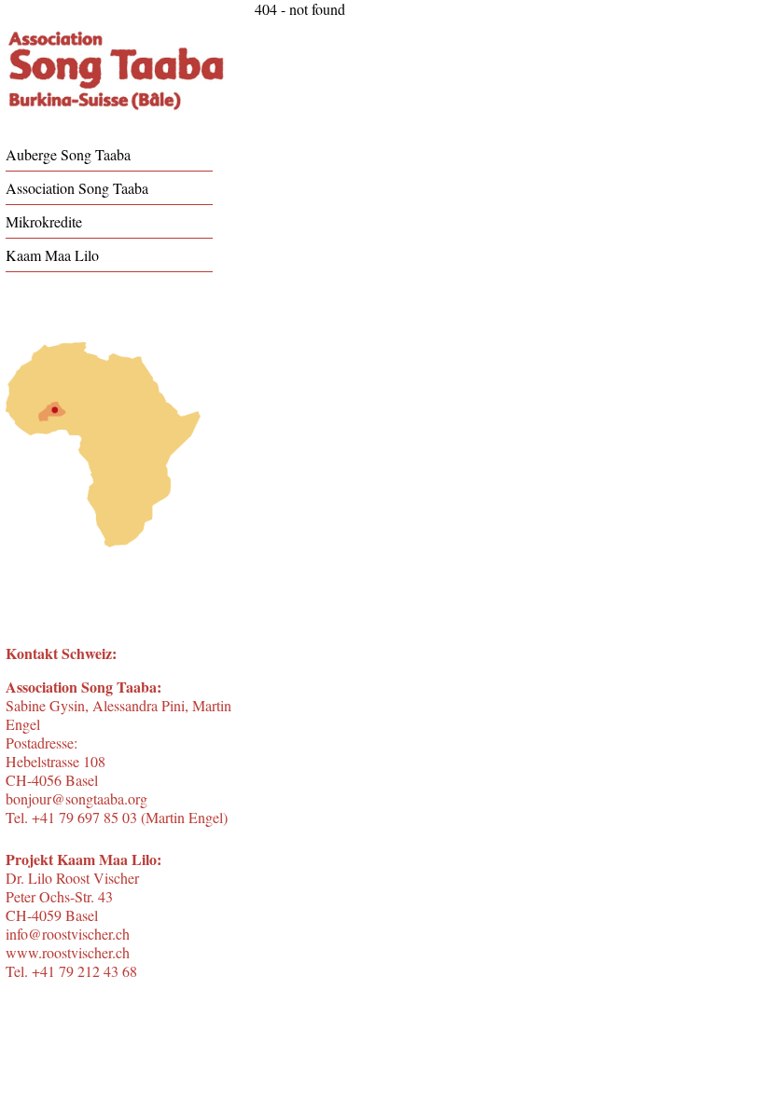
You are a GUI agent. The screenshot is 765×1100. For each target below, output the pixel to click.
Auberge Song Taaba (68, 154)
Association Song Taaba (77, 188)
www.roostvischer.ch (68, 952)
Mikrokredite (44, 221)
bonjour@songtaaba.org (76, 798)
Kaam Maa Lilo (52, 255)
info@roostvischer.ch (68, 933)
